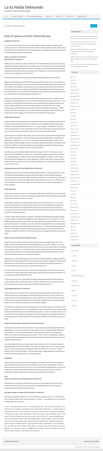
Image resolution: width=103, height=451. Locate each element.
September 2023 (75, 184)
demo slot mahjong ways (56, 416)
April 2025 (73, 122)
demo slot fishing (51, 413)
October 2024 (74, 142)
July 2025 (73, 112)
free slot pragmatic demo (19, 421)
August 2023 (74, 187)
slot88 (73, 290)
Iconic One (78, 447)
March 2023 (73, 204)
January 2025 (74, 132)
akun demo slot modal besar (53, 406)
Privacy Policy (82, 16)
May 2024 (73, 158)
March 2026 (73, 86)
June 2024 (73, 155)
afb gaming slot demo (37, 406)
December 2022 (75, 213)
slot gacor (74, 260)
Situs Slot (49, 16)
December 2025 (75, 96)
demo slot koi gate (30, 416)
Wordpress (97, 447)
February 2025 (74, 129)
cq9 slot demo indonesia (57, 411)
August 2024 (74, 148)
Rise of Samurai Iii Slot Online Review (27, 36)
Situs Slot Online (17, 16)
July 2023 (73, 191)
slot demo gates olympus (29, 426)
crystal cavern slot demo (12, 413)
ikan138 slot (74, 250)
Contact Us (70, 16)
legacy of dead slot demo (35, 423)
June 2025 (73, 116)
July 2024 (73, 151)
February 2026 (74, 90)
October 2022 (74, 220)
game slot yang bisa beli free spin (38, 421)
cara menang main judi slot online (28, 411)
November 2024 (75, 138)
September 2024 (75, 145)
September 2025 (75, 106)
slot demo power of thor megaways (47, 426)
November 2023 (75, 177)
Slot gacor (74, 305)
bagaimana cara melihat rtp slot (24, 409)
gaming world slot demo (56, 421)
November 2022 (75, 217)
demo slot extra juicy (39, 413)
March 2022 (73, 233)
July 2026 (73, 77)
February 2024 (74, 168)
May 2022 (73, 226)
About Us (59, 16)
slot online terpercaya (77, 275)
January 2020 (74, 239)
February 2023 (74, 207)
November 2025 (75, 99)
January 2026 (74, 93)
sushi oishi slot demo (51, 428)
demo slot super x (46, 418)
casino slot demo (44, 411)
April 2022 (73, 230)
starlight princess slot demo (36, 428)
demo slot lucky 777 (42, 416)
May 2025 (73, 119)
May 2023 (73, 197)
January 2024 (74, 171)
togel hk (73, 256)
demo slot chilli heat (26, 413)
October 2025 (74, 103)
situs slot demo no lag (14, 426)
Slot (6, 16)
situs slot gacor (75, 285)
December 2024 (75, 135)
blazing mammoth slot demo (42, 409)
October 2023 (74, 181)
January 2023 (74, 210)
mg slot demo (48, 423)
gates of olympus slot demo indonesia (16, 423)
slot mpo (74, 300)
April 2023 (73, 200)
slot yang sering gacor (20, 428)
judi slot (73, 270)
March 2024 (73, 165)
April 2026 (73, 83)
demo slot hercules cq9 (16, 416)
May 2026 (73, 80)
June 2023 (73, 194)
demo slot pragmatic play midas (14, 418)
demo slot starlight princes (32, 418)
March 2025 (73, 125)
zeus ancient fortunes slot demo (30, 430)
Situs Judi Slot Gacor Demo (19, 406)
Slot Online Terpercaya (34, 16)
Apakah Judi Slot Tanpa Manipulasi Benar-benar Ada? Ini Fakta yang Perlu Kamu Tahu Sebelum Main (84, 59)
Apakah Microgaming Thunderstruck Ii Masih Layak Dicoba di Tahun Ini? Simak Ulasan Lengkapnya (83, 51)
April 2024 (73, 161)
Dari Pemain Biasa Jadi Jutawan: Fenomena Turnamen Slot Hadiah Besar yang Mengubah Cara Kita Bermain (83, 44)
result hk (73, 265)
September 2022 (75, 223)
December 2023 (75, 174)
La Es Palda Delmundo (24, 7)
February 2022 (74, 236)
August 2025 (74, 109)
